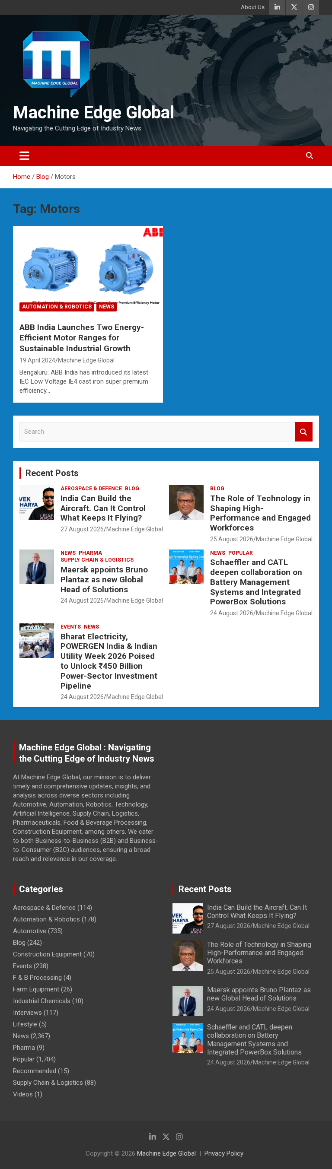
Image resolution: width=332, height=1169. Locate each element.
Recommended (34, 1071)
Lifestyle (25, 1024)
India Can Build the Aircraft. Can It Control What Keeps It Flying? (103, 508)
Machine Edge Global (93, 112)
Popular (240, 553)
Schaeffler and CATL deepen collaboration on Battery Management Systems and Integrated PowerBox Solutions (256, 582)
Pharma (90, 553)
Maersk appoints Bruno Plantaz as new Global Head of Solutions (104, 579)
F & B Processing (37, 978)
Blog (132, 489)
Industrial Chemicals (41, 1001)
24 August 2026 (82, 600)
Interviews (27, 1013)
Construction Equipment (47, 954)
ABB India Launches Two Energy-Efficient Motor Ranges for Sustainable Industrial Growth (81, 337)
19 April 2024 (37, 360)
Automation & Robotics (57, 307)
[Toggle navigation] (24, 156)
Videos (23, 1094)
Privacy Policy (223, 1153)
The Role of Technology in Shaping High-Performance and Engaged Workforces (260, 513)
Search (304, 432)
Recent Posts (52, 473)
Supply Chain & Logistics (97, 560)
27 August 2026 (82, 529)
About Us (253, 7)
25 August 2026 (231, 539)
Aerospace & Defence (91, 489)
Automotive (29, 931)
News (106, 307)
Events (71, 627)
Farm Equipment (36, 989)
